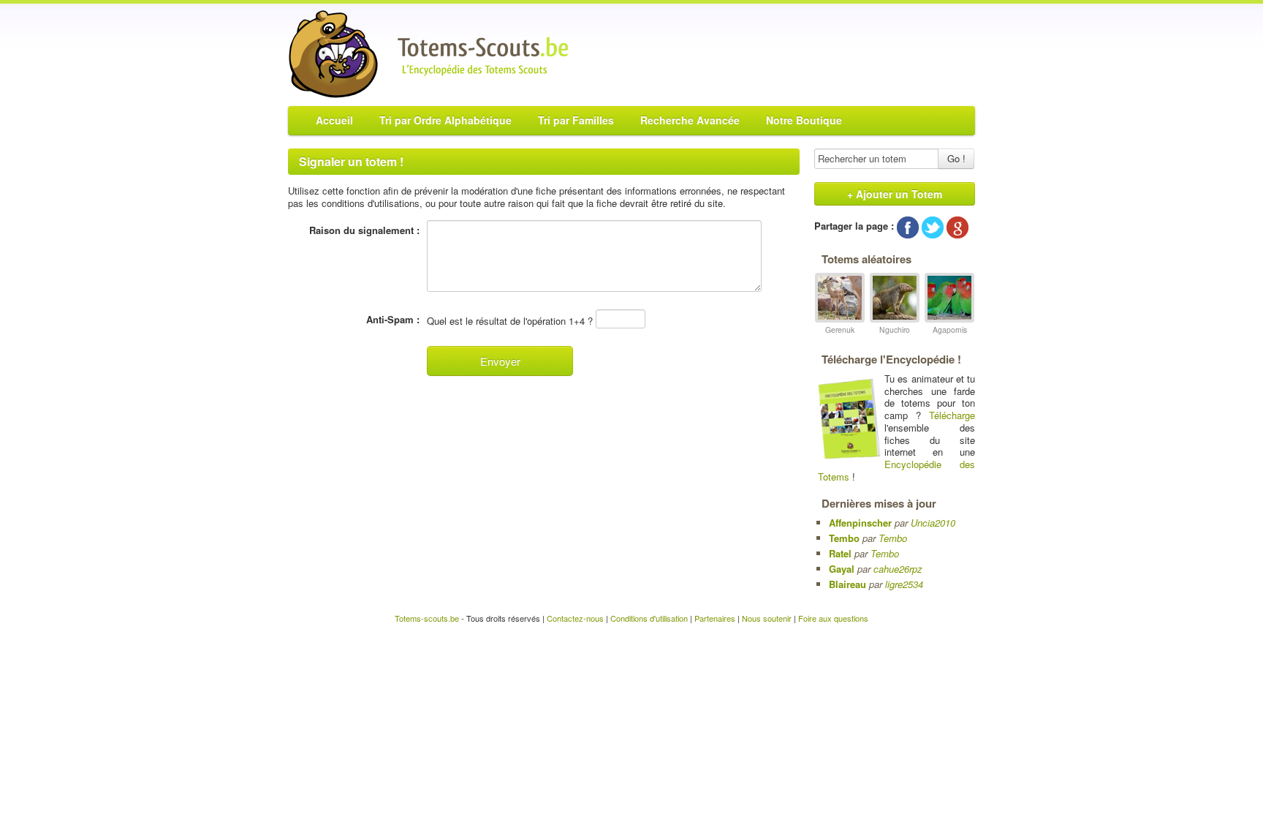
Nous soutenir (767, 618)
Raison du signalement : (364, 230)
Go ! (956, 158)
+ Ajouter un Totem (894, 194)
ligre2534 (904, 584)
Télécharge (952, 415)
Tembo (844, 538)
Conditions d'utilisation (649, 618)
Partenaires (714, 618)
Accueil (334, 120)
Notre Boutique (804, 120)
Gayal (841, 569)
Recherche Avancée (690, 120)
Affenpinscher (860, 523)
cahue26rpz (897, 569)
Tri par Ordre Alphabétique (445, 120)
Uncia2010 (933, 523)
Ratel (840, 553)
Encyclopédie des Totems (896, 470)
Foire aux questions (833, 618)
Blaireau (847, 584)
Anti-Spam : (393, 319)
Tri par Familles (576, 120)
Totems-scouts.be (427, 618)
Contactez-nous (575, 618)
